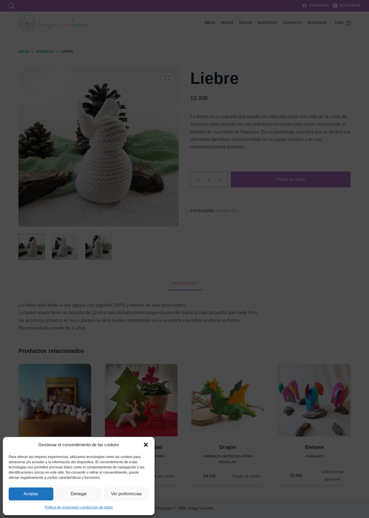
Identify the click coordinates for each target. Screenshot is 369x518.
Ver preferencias (126, 493)
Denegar (79, 493)
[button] (146, 445)
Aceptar (31, 493)
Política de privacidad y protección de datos (79, 507)
